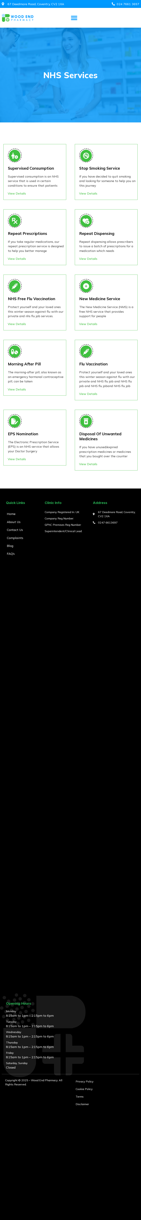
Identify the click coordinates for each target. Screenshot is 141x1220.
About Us (13, 522)
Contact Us (15, 530)
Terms (80, 1096)
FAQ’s (11, 553)
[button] (74, 18)
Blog (10, 546)
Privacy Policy (85, 1081)
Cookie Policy (84, 1089)
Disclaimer (82, 1104)
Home (11, 514)
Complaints (15, 538)
